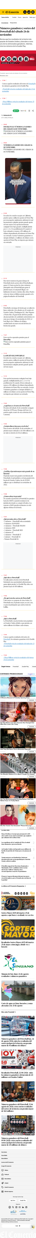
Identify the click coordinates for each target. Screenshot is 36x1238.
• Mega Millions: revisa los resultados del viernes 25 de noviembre (18, 102)
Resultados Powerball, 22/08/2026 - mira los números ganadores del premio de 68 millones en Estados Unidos (17, 1074)
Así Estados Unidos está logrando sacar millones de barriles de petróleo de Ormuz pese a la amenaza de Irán (16, 851)
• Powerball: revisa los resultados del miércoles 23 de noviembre (18, 90)
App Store (13, 1200)
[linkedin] (23, 1207)
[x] (13, 1207)
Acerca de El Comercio (7, 1162)
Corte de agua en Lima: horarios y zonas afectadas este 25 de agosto (17, 1004)
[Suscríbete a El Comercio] (29, 12)
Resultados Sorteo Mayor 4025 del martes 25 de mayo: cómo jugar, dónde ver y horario (17, 944)
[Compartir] (33, 110)
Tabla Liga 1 (32, 17)
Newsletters (4, 1158)
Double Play (25, 666)
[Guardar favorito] (29, 110)
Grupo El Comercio (6, 1166)
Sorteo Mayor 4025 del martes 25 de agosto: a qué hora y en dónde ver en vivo (17, 914)
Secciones (4, 1152)
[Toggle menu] (3, 12)
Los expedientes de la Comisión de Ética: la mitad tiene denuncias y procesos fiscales (15, 843)
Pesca (19, 17)
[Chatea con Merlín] (25, 12)
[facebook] (10, 1207)
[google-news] (26, 1207)
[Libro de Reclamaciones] (22, 1212)
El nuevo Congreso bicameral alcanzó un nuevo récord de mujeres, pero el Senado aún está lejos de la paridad (16, 878)
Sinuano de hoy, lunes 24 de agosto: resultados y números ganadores (15, 975)
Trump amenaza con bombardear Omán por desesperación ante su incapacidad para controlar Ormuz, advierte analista (15, 859)
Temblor (14, 17)
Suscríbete (4, 1155)
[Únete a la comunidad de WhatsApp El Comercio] (16, 110)
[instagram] (16, 1207)
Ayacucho (25, 17)
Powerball (31, 83)
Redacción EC (8, 115)
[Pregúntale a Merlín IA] (32, 1227)
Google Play (22, 1200)
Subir (17, 1226)
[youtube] (20, 1207)
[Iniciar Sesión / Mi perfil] (33, 12)
